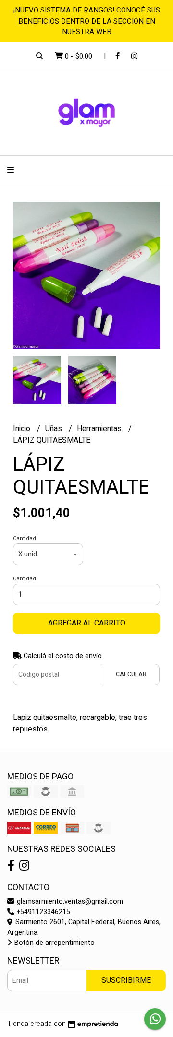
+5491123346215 (42, 912)
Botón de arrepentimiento (53, 943)
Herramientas (100, 429)
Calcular (131, 674)
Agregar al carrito (86, 623)
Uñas (54, 429)
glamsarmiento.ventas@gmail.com (69, 901)
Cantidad (24, 538)
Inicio (22, 429)
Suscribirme (126, 980)
